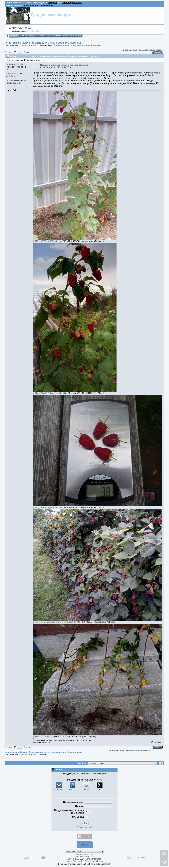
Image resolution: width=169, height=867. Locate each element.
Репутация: (11, 73)
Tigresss (41, 45)
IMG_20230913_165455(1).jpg (48, 241)
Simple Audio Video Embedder (80, 861)
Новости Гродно (27, 35)
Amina (33, 45)
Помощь (40, 35)
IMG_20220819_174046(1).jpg (48, 507)
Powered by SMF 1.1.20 (84, 856)
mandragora (24, 45)
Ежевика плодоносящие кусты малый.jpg (53, 622)
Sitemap (99, 861)
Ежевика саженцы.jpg (44, 736)
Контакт (84, 845)
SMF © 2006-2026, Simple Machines (84, 859)
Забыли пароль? (84, 827)
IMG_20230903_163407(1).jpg (48, 393)
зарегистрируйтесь (72, 2)
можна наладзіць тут (97, 31)
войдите (52, 2)
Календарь (56, 35)
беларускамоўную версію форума (69, 31)
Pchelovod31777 (14, 64)
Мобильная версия (84, 854)
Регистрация (75, 35)
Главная (13, 35)
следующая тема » (153, 50)
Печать (158, 53)
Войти (65, 35)
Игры (48, 35)
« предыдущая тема (132, 50)
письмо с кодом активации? (38, 5)
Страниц (9, 52)
